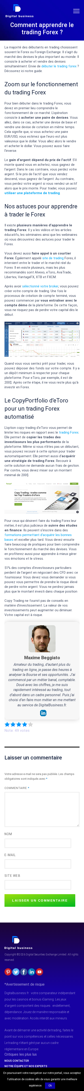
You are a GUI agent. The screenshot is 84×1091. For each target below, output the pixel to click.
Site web (12, 875)
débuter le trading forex (58, 66)
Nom (8, 834)
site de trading (53, 258)
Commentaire (16, 788)
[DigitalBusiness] (18, 938)
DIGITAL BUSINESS (18, 5)
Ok (50, 1085)
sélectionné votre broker (40, 286)
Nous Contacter (16, 1060)
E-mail (10, 855)
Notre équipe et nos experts (25, 1066)
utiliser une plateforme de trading (32, 193)
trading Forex (68, 432)
